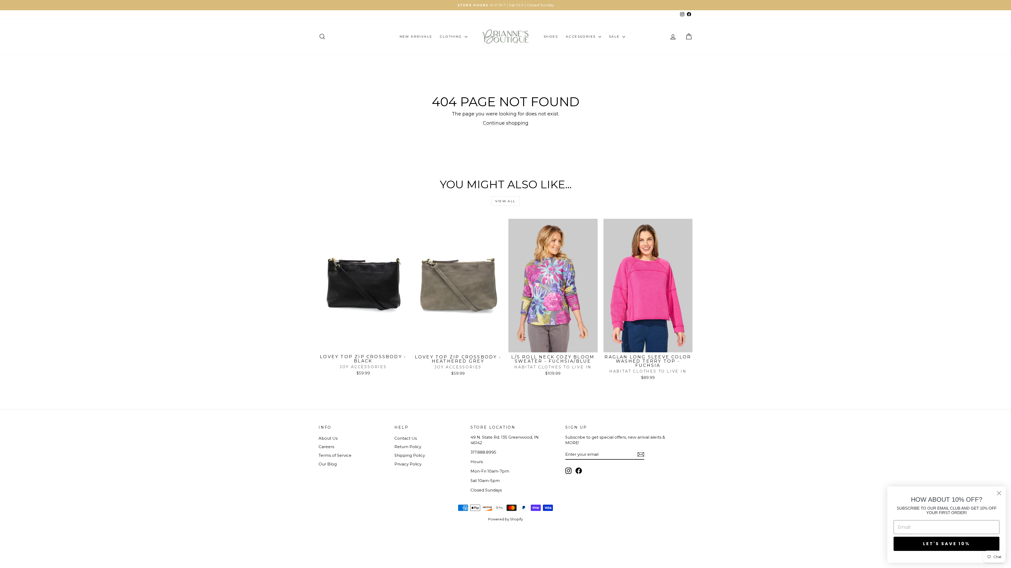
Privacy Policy (408, 464)
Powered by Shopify (505, 519)
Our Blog (328, 464)
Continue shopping (505, 123)
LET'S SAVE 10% (946, 544)
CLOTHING (451, 36)
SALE (615, 36)
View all (505, 201)
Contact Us (405, 438)
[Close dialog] (999, 493)
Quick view (363, 346)
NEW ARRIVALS (416, 36)
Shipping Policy (409, 455)
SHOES (551, 36)
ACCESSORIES (581, 36)
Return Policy (407, 446)
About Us (328, 438)
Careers (326, 446)
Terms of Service (335, 455)
